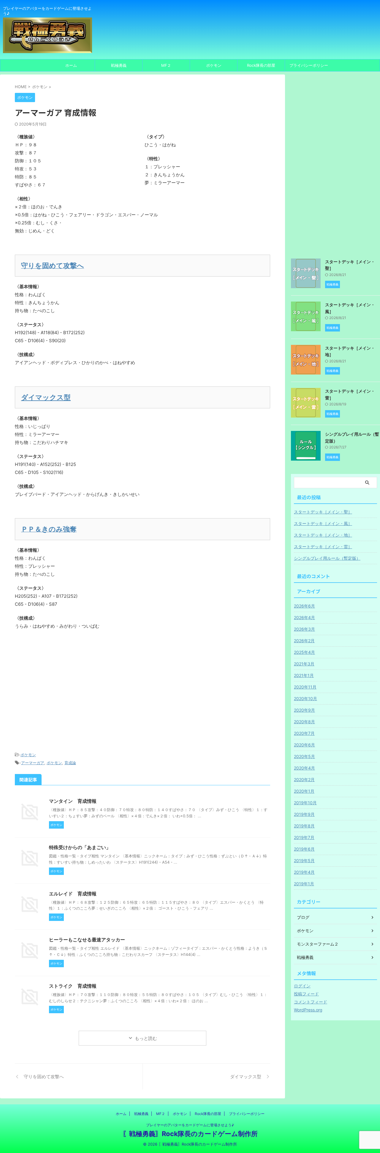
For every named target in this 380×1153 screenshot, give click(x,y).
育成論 (70, 762)
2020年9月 (304, 710)
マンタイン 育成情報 (72, 801)
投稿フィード (306, 993)
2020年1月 (304, 791)
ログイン (302, 985)
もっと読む (146, 1038)
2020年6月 (304, 744)
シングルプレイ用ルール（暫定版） (327, 558)
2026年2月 (304, 640)
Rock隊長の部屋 (261, 65)
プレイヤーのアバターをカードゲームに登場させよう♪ (190, 1125)
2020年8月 (304, 721)
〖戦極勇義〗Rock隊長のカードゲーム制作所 (190, 1134)
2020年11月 (305, 686)
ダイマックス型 (46, 397)
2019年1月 (304, 883)
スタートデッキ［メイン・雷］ (323, 546)
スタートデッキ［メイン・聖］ (323, 511)
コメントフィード (310, 1001)
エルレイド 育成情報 (72, 894)
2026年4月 (304, 617)
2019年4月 (304, 872)
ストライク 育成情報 (72, 986)
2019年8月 (304, 825)
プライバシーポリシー (308, 65)
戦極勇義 (118, 65)
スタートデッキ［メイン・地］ (323, 534)
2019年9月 (304, 814)
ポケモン (213, 65)
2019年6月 (304, 848)
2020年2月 (304, 779)
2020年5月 (304, 756)
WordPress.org (308, 1009)
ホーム (71, 65)
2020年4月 (304, 767)
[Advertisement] (142, 697)
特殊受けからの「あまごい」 (80, 847)
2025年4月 (304, 652)
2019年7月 (304, 837)
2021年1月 (304, 675)
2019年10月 (305, 802)
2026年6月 (304, 605)
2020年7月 (304, 733)
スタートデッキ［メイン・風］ (323, 523)
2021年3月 (304, 663)
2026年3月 (304, 629)
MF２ (166, 65)
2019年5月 (304, 860)
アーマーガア (32, 762)
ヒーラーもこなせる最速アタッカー (87, 940)
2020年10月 (305, 698)
